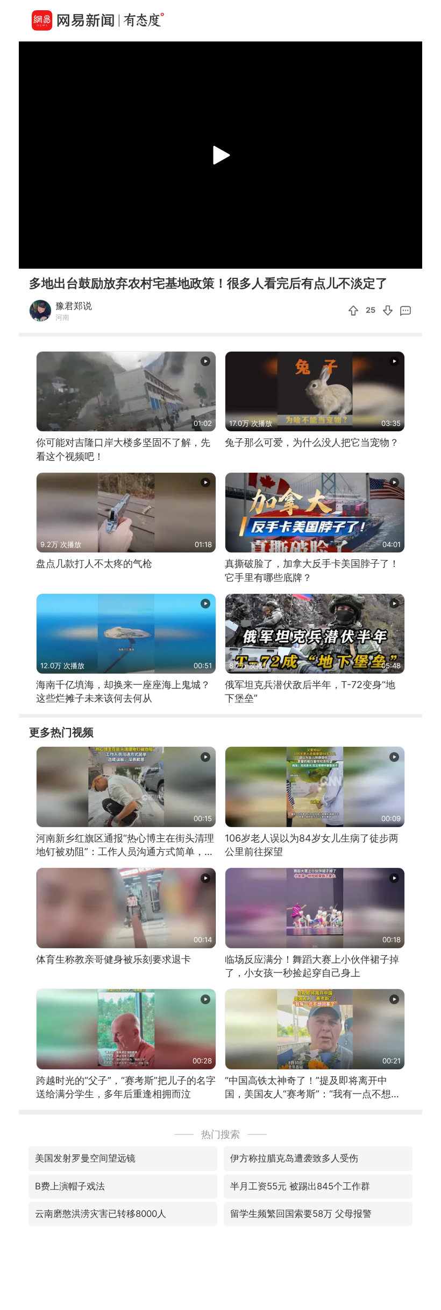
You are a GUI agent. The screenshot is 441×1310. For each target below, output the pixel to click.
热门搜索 (220, 1134)
